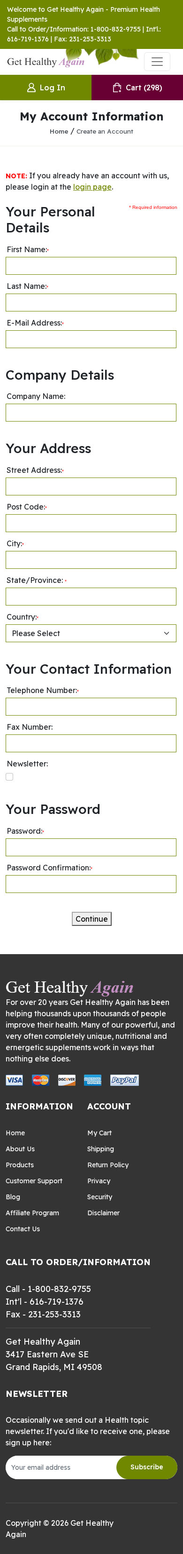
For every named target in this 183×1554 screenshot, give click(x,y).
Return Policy (108, 1165)
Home (59, 131)
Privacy (98, 1181)
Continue (92, 919)
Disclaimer (103, 1213)
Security (99, 1197)
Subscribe (146, 1467)
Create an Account (104, 131)
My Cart (99, 1133)
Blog (13, 1197)
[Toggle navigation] (157, 61)
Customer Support (34, 1181)
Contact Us (23, 1229)
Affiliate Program (32, 1213)
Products (20, 1165)
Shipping (100, 1149)
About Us (20, 1149)
